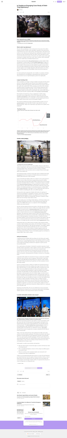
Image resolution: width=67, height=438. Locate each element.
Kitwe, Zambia (23, 41)
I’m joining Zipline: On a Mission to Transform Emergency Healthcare (29, 403)
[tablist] (21, 381)
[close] (42, 408)
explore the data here (28, 134)
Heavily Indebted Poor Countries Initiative (35, 325)
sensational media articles (34, 209)
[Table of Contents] (1, 219)
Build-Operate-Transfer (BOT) (40, 212)
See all (19, 417)
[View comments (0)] (21, 12)
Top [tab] (18, 392)
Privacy (34, 431)
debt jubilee (44, 327)
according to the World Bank (42, 91)
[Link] (15, 47)
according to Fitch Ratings (22, 96)
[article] (33, 397)
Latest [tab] (20, 392)
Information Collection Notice (33, 421)
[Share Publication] (56, 2)
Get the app (38, 433)
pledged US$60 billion (38, 62)
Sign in (64, 1)
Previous (20, 374)
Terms (36, 431)
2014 (29, 68)
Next (47, 374)
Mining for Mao (30, 43)
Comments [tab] (19, 381)
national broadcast (20, 103)
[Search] (54, 2)
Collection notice (40, 431)
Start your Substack (31, 433)
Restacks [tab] (23, 381)
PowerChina (43, 202)
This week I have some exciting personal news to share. (25, 404)
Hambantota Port (43, 220)
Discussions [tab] (24, 392)
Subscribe (59, 1)
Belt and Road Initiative (33, 61)
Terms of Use (38, 420)
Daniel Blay (20, 9)
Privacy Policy (40, 421)
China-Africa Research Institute (26, 184)
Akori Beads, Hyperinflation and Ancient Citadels (27, 395)
